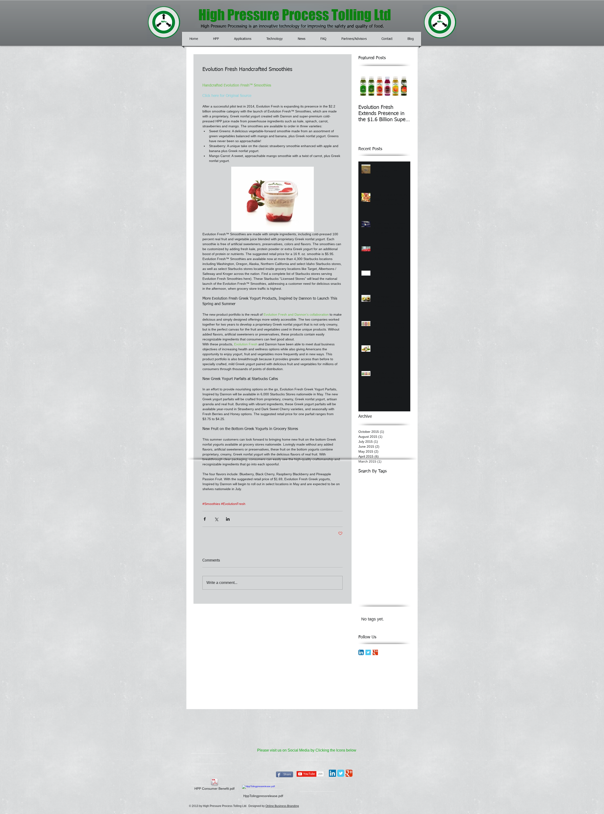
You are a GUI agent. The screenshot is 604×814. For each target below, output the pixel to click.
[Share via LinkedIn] (228, 519)
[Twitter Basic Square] (368, 652)
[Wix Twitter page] (340, 773)
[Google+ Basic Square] (375, 652)
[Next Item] (403, 86)
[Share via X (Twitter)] (216, 519)
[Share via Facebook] (204, 519)
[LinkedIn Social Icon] (332, 773)
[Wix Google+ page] (348, 773)
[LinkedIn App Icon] (361, 652)
